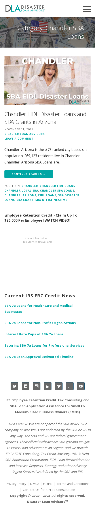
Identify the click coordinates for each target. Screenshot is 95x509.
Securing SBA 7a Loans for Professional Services (44, 345)
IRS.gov (84, 442)
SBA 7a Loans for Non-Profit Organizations (40, 323)
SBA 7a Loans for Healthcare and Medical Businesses (38, 308)
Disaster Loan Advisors (24, 134)
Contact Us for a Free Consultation (49, 489)
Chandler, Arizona (20, 195)
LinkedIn (47, 386)
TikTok (70, 386)
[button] (88, 9)
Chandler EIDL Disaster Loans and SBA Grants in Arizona (45, 117)
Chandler (30, 186)
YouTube (81, 386)
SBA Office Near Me (51, 200)
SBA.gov (65, 442)
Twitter (14, 386)
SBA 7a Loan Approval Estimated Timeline (39, 356)
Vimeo (59, 386)
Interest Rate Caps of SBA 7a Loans (33, 334)
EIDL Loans (47, 195)
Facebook (25, 386)
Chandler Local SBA (21, 190)
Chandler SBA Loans (57, 190)
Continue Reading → (29, 174)
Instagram (36, 386)
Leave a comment (18, 138)
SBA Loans (25, 200)
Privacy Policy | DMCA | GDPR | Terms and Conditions (47, 483)
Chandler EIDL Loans (57, 186)
